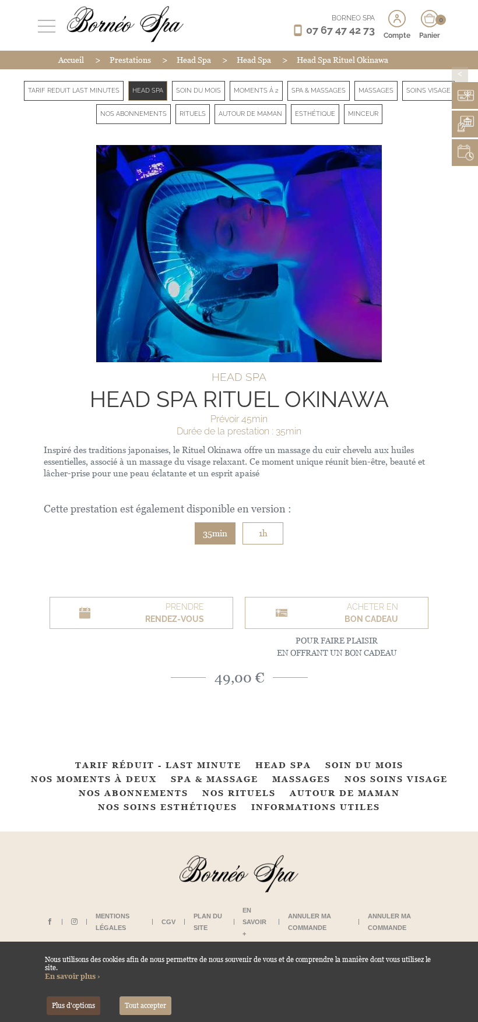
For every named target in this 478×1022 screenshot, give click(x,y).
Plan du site (208, 922)
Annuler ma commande (309, 922)
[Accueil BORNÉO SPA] (122, 24)
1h (263, 533)
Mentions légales (112, 922)
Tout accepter (145, 1006)
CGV (168, 921)
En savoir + (254, 922)
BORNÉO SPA (353, 18)
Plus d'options (73, 1006)
